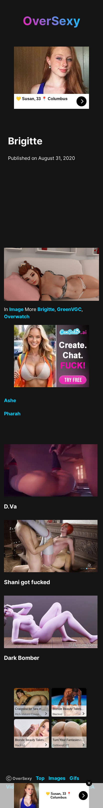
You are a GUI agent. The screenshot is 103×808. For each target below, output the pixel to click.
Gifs (74, 778)
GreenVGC (69, 309)
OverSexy (51, 20)
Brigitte (46, 309)
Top (40, 778)
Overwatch (17, 316)
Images (57, 778)
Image (16, 309)
